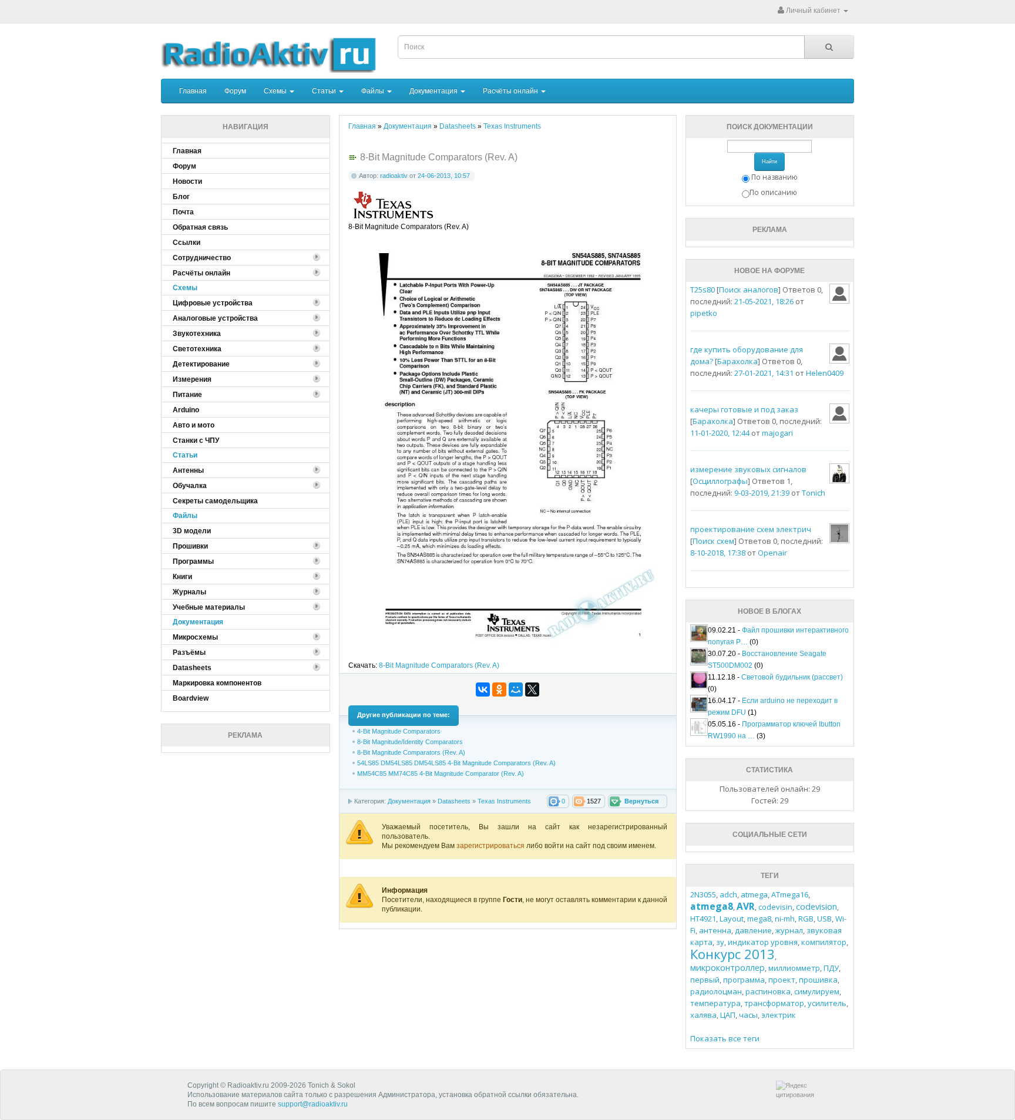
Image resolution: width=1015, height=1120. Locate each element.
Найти (769, 161)
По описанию (773, 192)
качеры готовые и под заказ (744, 409)
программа (744, 979)
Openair (772, 552)
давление (753, 930)
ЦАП (727, 1015)
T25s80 (702, 289)
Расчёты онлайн (511, 91)
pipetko (703, 313)
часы (748, 1015)
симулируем (816, 991)
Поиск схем (713, 541)
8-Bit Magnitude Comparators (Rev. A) (439, 665)
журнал (789, 930)
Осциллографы (720, 481)
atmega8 (711, 906)
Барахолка (737, 361)
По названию (774, 177)
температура (715, 1003)
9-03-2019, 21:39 (761, 492)
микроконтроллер (727, 967)
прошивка (818, 979)
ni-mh (785, 918)
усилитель (827, 1003)
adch (728, 894)
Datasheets (454, 801)
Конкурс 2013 (732, 954)
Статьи (325, 91)
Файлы (373, 91)
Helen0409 (824, 373)
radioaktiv (394, 175)
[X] (532, 689)
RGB (806, 918)
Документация (434, 91)
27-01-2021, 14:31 (764, 373)
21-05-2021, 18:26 (764, 301)
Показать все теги (724, 1038)
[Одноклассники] (499, 689)
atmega (754, 894)
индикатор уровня (763, 942)
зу (720, 942)
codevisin (775, 907)
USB (824, 918)
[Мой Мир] (516, 689)
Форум (235, 91)
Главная (193, 91)
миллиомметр (794, 968)
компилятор (823, 942)
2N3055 (703, 894)
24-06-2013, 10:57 (444, 175)
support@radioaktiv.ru (313, 1104)
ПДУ (831, 968)
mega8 (759, 918)
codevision (816, 906)
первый (705, 979)
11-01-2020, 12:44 (720, 433)
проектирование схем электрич (750, 529)
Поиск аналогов (748, 289)
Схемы (276, 91)
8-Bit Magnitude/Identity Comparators (410, 741)
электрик (778, 1015)
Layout (732, 918)
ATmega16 (789, 894)
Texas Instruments (504, 801)
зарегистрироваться (491, 846)
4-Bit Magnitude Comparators (399, 731)
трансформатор (774, 1003)
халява (703, 1015)
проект (781, 979)
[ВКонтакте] (483, 689)
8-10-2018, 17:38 (717, 552)
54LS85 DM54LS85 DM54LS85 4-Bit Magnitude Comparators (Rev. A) (456, 762)
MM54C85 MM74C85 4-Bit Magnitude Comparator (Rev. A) (440, 773)
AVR (746, 906)
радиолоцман (716, 991)
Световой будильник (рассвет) (792, 677)
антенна (715, 930)
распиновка (768, 991)
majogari (777, 433)
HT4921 (703, 918)
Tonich (813, 492)
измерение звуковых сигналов (748, 469)
